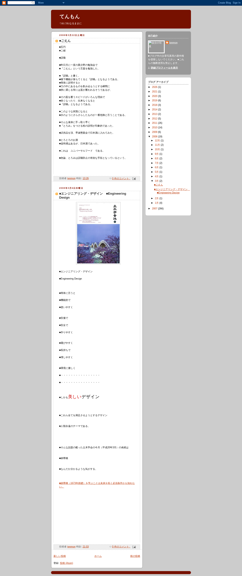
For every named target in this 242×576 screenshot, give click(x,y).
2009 (155, 132)
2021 (155, 91)
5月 (157, 172)
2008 (155, 136)
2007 (155, 208)
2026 (155, 87)
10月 (158, 149)
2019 (155, 100)
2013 (155, 114)
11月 (158, 145)
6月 (157, 167)
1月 (157, 203)
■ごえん (65, 41)
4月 (157, 176)
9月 (157, 154)
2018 (155, 105)
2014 (155, 109)
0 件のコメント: (121, 178)
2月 (157, 198)
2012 (155, 118)
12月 (158, 140)
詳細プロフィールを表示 (164, 68)
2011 (155, 123)
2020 (155, 96)
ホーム (98, 556)
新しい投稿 (60, 556)
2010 (155, 127)
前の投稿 (135, 556)
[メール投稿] (133, 178)
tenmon (173, 42)
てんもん (70, 16)
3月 (157, 181)
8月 (157, 158)
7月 (157, 163)
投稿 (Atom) (66, 563)
